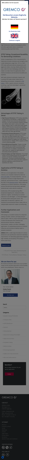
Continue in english (14, 40)
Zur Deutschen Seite (14, 31)
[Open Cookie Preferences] (2, 458)
